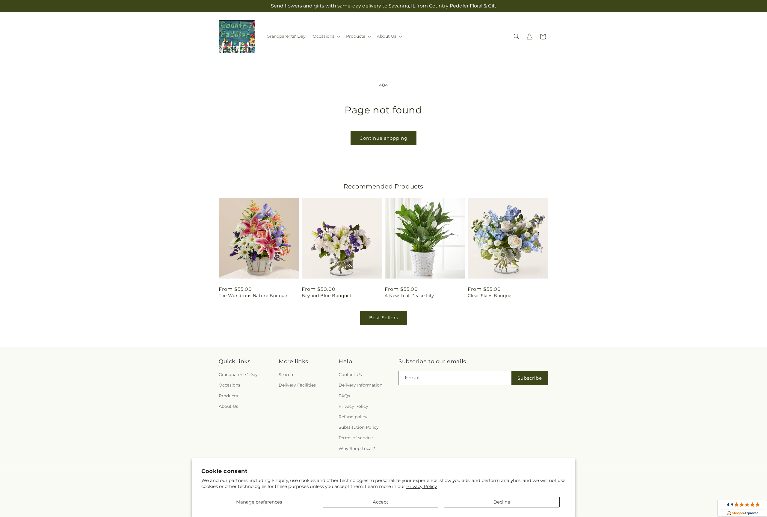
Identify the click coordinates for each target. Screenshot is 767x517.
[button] (325, 36)
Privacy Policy (421, 486)
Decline (501, 502)
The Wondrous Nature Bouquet (254, 295)
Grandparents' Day (238, 374)
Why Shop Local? (357, 448)
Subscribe (529, 378)
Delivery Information (360, 385)
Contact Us (350, 374)
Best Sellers (383, 317)
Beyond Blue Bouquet (326, 295)
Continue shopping (383, 138)
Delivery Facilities (297, 385)
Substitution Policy (359, 427)
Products (228, 396)
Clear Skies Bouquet (490, 295)
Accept (380, 502)
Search (286, 374)
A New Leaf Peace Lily (409, 295)
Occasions (229, 385)
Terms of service (356, 437)
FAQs (344, 396)
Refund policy (353, 416)
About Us (228, 406)
